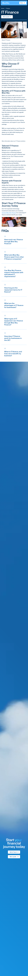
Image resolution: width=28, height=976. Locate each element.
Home (2, 8)
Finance (8, 8)
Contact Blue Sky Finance (9, 212)
